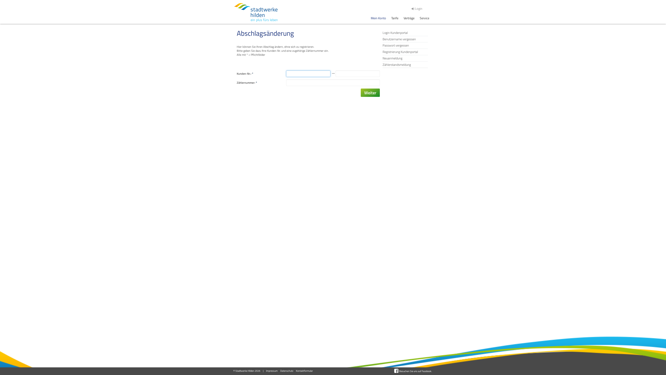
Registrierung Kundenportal (400, 51)
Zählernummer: (247, 83)
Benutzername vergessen (399, 39)
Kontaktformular (304, 371)
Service (424, 18)
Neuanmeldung (392, 58)
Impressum (272, 371)
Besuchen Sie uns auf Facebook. (415, 371)
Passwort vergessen (396, 45)
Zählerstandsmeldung (397, 64)
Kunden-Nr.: (245, 74)
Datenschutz (286, 371)
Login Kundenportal (395, 32)
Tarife (394, 18)
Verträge (409, 18)
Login (418, 8)
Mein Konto (378, 18)
